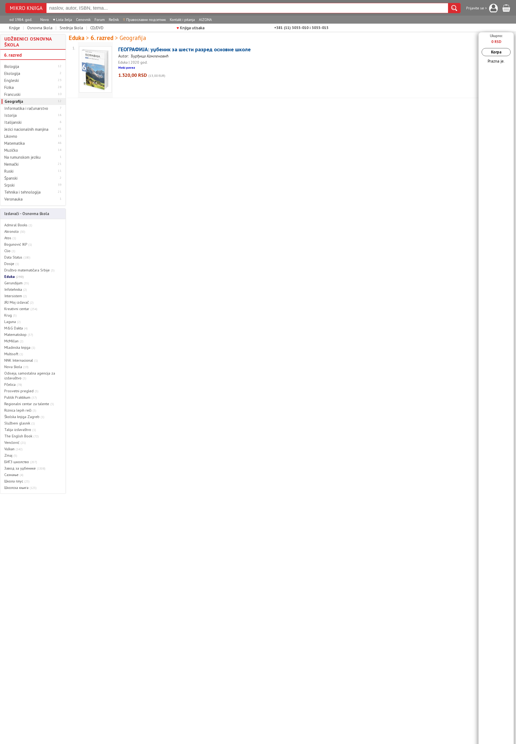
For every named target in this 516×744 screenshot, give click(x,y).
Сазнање (13, 474)
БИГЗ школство (20, 461)
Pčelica (13, 384)
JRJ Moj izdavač (19, 302)
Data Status (17, 257)
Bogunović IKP (18, 244)
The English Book (21, 436)
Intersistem (15, 295)
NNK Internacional (21, 360)
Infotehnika (15, 289)
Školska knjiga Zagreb (24, 416)
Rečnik (114, 19)
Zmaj (10, 455)
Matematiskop (18, 334)
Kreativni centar (20, 308)
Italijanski (13, 122)
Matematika (14, 143)
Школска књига (20, 487)
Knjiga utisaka (191, 27)
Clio (9, 250)
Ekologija (12, 73)
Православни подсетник (144, 19)
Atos (10, 237)
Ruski (8, 171)
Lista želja (62, 19)
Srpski (9, 185)
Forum (100, 19)
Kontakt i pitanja (182, 19)
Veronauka (13, 199)
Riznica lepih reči (20, 410)
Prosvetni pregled (21, 391)
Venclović (15, 442)
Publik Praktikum (20, 397)
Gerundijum (16, 283)
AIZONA (205, 19)
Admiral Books (18, 225)
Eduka (14, 276)
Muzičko (11, 150)
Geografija (14, 101)
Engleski (11, 80)
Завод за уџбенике (24, 468)
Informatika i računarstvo (26, 108)
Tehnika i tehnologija (22, 192)
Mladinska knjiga (19, 347)
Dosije (11, 263)
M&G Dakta (16, 328)
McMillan (13, 341)
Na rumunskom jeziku (22, 157)
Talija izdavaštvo (20, 429)
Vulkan (13, 449)
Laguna (12, 321)
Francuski (12, 94)
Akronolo (14, 231)
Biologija (11, 66)
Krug (10, 315)
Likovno (10, 136)
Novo (44, 19)
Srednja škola (71, 28)
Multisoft (13, 353)
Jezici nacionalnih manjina (26, 129)
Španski (10, 178)
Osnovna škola (39, 28)
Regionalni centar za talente (29, 403)
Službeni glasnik (19, 423)
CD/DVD (96, 28)
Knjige (14, 28)
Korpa (496, 52)
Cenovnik (83, 19)
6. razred (13, 55)
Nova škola (16, 366)
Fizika (9, 87)
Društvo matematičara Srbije (29, 270)
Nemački (11, 164)
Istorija (10, 115)
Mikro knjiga (26, 8)
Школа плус (17, 481)
